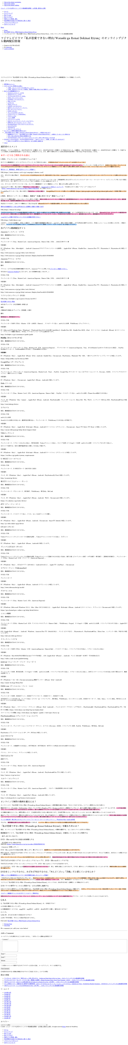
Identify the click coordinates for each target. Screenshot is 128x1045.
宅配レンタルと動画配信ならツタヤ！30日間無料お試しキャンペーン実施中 (24, 875)
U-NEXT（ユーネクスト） (15, 106)
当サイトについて (9, 24)
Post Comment (5, 968)
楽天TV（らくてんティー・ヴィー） (18, 107)
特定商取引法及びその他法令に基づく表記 (17, 20)
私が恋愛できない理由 (8, 301)
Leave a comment (9, 49)
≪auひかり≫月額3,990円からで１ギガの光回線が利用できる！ (21, 217)
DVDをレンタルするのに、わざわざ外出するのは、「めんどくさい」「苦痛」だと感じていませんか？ (34, 139)
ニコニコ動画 (11, 117)
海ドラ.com (7, 15)
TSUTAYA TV (11, 127)
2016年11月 (7, 1016)
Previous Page (8, 924)
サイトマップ (8, 13)
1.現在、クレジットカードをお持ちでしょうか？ (21, 87)
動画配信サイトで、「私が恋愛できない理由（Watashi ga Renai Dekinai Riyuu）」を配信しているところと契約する (39, 134)
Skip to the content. (9, 3)
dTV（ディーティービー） (15, 109)
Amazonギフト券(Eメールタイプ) (52, 187)
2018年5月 (7, 994)
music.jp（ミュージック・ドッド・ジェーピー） (21, 121)
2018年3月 (7, 996)
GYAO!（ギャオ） (13, 111)
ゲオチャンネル (12, 116)
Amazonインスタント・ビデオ (16, 93)
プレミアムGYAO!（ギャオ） (16, 112)
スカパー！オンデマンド (14, 129)
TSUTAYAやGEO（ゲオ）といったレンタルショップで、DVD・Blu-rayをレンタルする (31, 137)
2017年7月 (7, 1011)
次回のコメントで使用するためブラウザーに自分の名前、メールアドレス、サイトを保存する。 (32, 965)
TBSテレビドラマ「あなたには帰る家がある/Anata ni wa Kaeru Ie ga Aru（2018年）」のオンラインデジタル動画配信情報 (41, 982)
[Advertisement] (53, 63)
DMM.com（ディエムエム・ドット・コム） (19, 122)
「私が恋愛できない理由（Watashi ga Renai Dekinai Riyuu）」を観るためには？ (27, 132)
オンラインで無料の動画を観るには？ (15, 130)
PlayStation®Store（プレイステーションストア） (21, 124)
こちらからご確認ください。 (59, 269)
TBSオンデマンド (12, 104)
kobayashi (9, 47)
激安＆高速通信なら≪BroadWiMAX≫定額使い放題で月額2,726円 (22, 206)
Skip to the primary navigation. (12, 2)
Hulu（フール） (12, 101)
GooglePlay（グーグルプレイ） (16, 99)
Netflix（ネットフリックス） (15, 98)
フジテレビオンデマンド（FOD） (17, 96)
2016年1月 (7, 1018)
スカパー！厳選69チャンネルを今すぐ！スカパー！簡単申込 (20, 893)
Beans (64, 1026)
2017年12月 (7, 1001)
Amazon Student (13, 271)
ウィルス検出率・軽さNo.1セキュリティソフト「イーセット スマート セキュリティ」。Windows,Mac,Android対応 (38, 819)
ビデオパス (11, 102)
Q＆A (5, 143)
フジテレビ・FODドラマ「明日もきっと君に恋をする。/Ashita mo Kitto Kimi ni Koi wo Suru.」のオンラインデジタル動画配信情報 (44, 978)
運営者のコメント (9, 84)
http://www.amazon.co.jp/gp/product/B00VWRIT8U (20, 188)
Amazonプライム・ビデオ (15, 94)
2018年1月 (7, 1000)
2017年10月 (7, 1005)
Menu (2, 27)
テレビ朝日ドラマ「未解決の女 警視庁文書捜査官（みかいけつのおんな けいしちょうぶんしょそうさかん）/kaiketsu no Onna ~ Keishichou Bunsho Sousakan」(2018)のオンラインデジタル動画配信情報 (65, 984)
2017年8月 (7, 1009)
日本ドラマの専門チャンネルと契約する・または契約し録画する (25, 141)
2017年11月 (7, 1003)
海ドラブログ (8, 17)
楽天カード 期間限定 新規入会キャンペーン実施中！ (18, 169)
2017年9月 (7, 1007)
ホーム (6, 11)
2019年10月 (7, 992)
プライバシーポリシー (11, 22)
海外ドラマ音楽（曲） (11, 19)
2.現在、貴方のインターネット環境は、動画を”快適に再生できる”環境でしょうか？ (31, 89)
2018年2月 (7, 998)
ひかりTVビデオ (12, 126)
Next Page (7, 925)
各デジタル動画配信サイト (12, 91)
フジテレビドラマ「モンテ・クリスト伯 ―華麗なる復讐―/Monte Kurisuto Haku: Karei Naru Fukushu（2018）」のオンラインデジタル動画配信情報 (49, 980)
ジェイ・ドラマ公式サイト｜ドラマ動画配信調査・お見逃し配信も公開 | (23, 8)
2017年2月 (7, 1014)
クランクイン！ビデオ (14, 119)
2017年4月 (7, 1012)
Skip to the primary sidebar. (11, 5)
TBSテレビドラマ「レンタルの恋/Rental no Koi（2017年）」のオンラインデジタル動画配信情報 (34, 985)
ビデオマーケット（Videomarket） (17, 114)
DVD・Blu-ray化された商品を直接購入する (19, 136)
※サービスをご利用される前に (13, 86)
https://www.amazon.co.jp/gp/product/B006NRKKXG (26, 844)
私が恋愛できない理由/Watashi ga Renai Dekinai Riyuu (24, 921)
